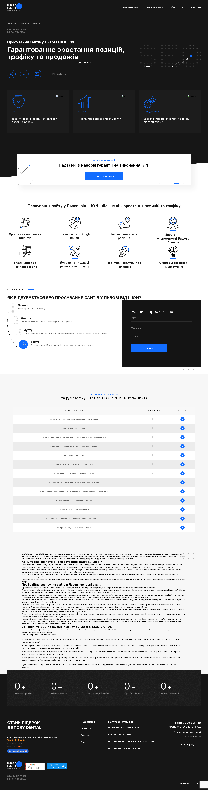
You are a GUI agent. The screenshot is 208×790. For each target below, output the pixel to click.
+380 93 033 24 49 (130, 7)
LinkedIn (197, 783)
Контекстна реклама (119, 734)
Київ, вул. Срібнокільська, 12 (187, 732)
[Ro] (57, 766)
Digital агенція (12, 23)
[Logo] (14, 7)
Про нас (85, 735)
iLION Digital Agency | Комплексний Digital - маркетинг (32, 737)
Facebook (184, 783)
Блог (83, 742)
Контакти (86, 728)
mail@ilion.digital (154, 7)
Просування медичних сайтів (124, 748)
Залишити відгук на (16, 751)
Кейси (172, 7)
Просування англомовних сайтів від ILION (131, 741)
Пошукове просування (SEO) (124, 727)
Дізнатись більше (104, 176)
